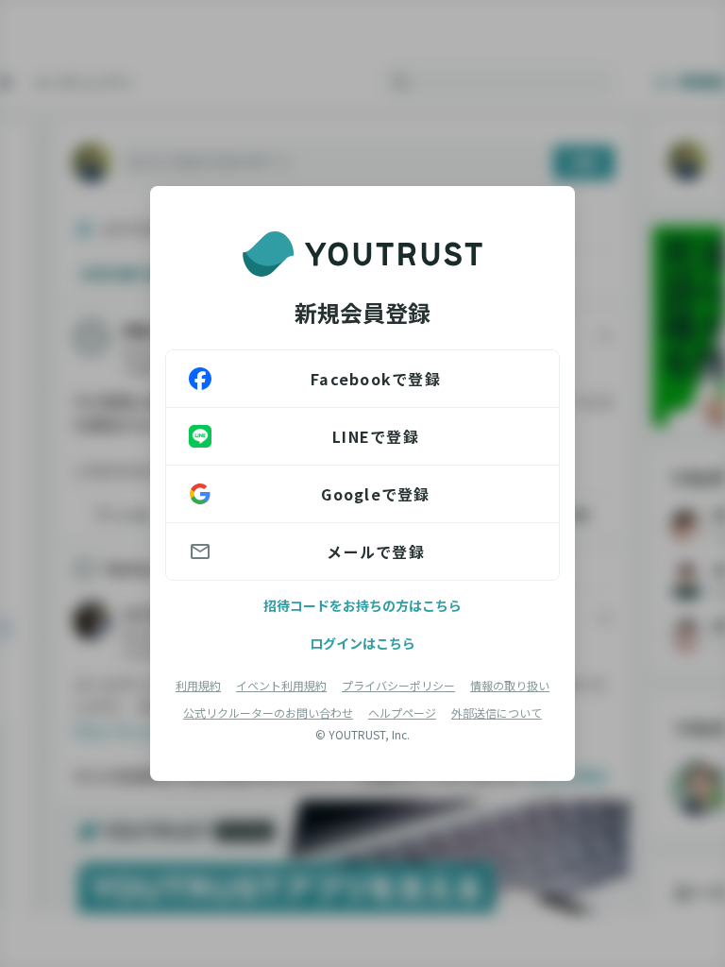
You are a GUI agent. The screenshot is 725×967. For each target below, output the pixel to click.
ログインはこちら (362, 643)
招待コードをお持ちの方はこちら (362, 605)
